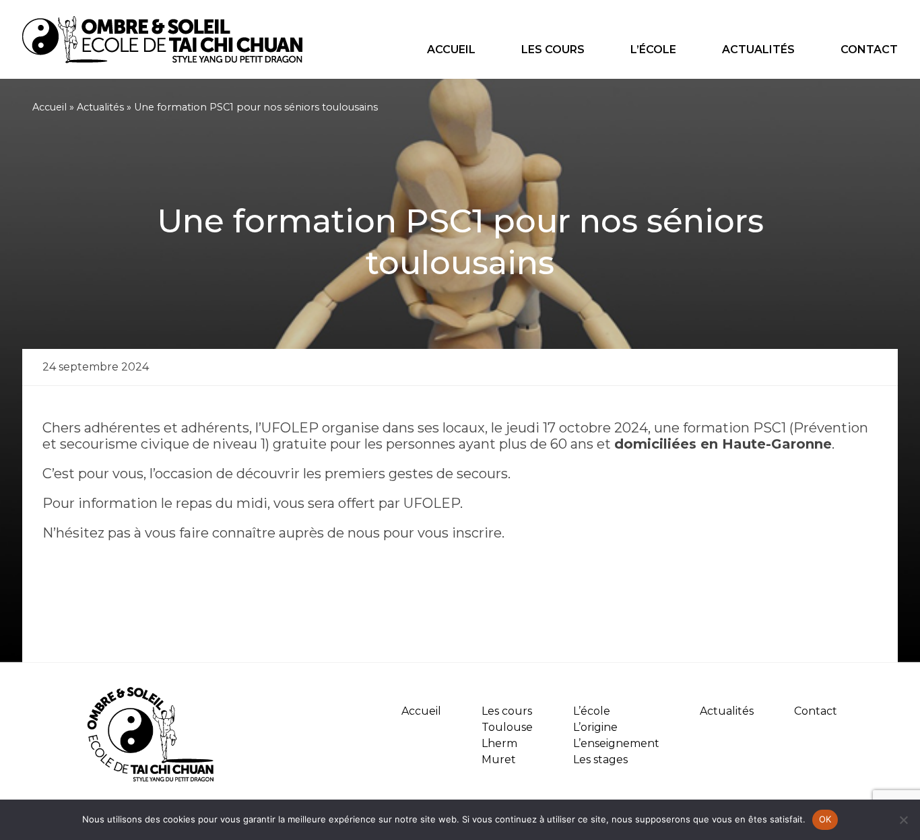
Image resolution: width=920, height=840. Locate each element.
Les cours (553, 49)
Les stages (600, 759)
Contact (869, 49)
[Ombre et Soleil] (162, 59)
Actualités (758, 49)
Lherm (499, 743)
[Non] (903, 820)
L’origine (595, 727)
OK (825, 819)
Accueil (451, 49)
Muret (499, 759)
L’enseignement (616, 743)
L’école (653, 49)
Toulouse (507, 727)
